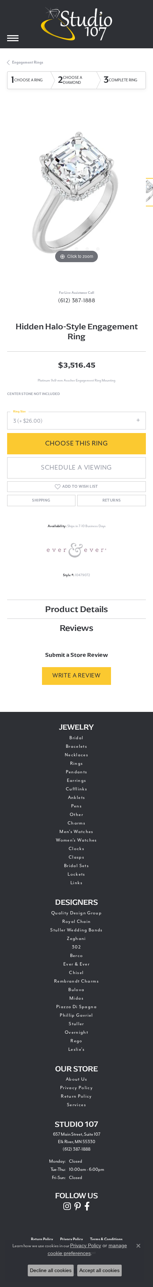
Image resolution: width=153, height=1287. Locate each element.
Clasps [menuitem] (76, 857)
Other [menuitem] (76, 814)
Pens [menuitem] (76, 806)
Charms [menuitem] (76, 823)
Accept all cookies (99, 1270)
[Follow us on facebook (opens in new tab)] (87, 1206)
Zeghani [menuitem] (76, 938)
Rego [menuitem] (76, 1041)
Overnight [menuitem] (76, 1032)
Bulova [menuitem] (76, 990)
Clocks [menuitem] (76, 848)
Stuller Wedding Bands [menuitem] (76, 930)
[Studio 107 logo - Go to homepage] (76, 23)
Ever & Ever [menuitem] (76, 964)
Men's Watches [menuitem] (76, 831)
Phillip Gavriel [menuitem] (76, 1015)
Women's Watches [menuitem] (76, 840)
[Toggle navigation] (13, 38)
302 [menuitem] (76, 947)
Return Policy (76, 1096)
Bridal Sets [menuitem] (76, 866)
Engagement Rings (27, 62)
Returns (111, 500)
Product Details (76, 609)
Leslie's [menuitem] (76, 1049)
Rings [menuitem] (76, 763)
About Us (76, 1079)
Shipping (41, 500)
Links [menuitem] (76, 883)
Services (76, 1105)
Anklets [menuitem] (76, 797)
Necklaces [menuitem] (76, 755)
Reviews (76, 628)
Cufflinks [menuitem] (76, 789)
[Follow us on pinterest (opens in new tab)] (77, 1206)
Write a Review (76, 675)
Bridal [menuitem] (76, 738)
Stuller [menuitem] (76, 1024)
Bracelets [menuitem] (76, 746)
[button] (55, 249)
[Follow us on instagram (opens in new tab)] (67, 1206)
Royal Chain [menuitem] (76, 921)
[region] (76, 195)
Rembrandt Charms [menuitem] (76, 981)
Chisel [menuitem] (76, 972)
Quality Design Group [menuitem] (76, 913)
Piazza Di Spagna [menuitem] (76, 1007)
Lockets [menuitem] (76, 874)
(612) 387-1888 (76, 300)
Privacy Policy (76, 1088)
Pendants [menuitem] (77, 772)
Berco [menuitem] (76, 955)
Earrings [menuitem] (76, 780)
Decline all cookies (51, 1270)
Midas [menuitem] (76, 998)
